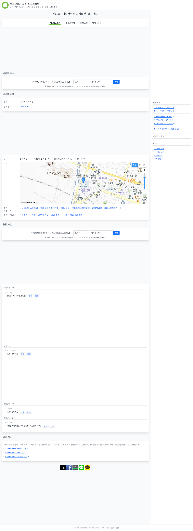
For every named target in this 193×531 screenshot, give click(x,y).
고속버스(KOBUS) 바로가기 (15, 448)
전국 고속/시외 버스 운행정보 (24, 3)
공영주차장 (25, 214)
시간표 (36, 296)
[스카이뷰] (142, 165)
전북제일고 (97, 207)
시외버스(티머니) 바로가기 (15, 452)
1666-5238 (24, 106)
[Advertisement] (75, 48)
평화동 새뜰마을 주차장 (73, 214)
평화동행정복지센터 (81, 207)
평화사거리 (65, 207)
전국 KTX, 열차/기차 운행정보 (165, 129)
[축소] (144, 192)
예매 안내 (96, 22)
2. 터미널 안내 (159, 152)
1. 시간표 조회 (159, 148)
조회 (116, 82)
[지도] (135, 165)
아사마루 (100, 528)
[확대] (144, 170)
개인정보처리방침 (113, 528)
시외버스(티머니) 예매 (162, 120)
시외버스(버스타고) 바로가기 (16, 456)
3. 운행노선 (158, 155)
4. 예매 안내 (158, 158)
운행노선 (84, 22)
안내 (30, 296)
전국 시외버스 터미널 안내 (164, 111)
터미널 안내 (70, 22)
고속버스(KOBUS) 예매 (163, 116)
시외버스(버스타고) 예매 (163, 123)
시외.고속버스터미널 (29, 207)
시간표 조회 (55, 22)
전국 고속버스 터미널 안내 (164, 107)
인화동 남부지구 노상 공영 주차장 (46, 214)
